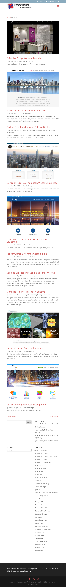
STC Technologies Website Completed (26, 404)
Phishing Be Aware (40, 427)
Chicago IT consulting (30, 295)
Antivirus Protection (30, 257)
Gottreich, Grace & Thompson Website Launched (32, 182)
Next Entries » (54, 417)
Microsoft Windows (40, 514)
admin (11, 61)
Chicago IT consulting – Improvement (46, 456)
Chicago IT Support (40, 459)
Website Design (28, 61)
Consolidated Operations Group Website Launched (28, 240)
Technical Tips (40, 276)
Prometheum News (40, 520)
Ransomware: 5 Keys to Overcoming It (27, 253)
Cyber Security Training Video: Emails (46, 441)
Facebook (37, 481)
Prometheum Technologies (26, 582)
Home (9, 17)
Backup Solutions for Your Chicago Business (29, 127)
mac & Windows (39, 499)
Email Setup (38, 474)
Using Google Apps (40, 541)
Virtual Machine (39, 544)
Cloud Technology (29, 276)
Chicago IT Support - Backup (32, 130)
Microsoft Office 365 (40, 508)
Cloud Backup (45, 130)
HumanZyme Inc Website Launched (25, 348)
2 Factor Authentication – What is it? (46, 424)
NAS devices (38, 517)
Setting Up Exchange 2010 (42, 529)
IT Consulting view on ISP (42, 496)
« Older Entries (11, 417)
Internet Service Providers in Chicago (46, 493)
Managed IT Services (43, 295)
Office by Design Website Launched (25, 58)
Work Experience (39, 550)
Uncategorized (39, 538)
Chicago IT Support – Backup (43, 462)
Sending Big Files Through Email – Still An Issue (31, 272)
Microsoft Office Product (42, 511)
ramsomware (41, 257)
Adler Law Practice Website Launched (26, 110)
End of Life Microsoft (41, 477)
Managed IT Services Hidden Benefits (26, 291)
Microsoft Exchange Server (43, 505)
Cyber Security (39, 471)
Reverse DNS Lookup (41, 526)
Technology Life (39, 535)
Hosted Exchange (40, 487)
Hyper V (37, 490)
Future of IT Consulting (41, 484)
